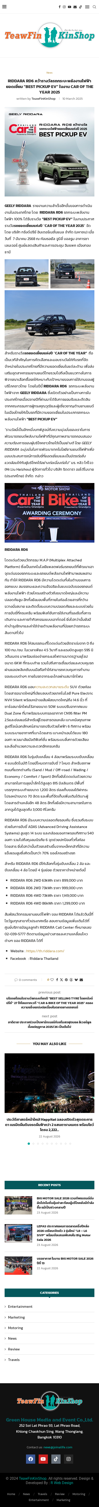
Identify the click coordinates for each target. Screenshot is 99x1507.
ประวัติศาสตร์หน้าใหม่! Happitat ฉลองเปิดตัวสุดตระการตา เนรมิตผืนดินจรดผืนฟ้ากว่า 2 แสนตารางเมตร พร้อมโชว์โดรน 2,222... (49, 1124)
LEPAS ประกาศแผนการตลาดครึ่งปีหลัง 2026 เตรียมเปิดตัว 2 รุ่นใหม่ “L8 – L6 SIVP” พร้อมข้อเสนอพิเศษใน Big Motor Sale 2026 (64, 1233)
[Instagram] (64, 7)
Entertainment (20, 1306)
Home (11, 1494)
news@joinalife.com (58, 1447)
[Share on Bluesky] (76, 979)
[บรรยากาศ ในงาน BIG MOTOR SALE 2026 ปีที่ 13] (18, 1265)
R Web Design (62, 1483)
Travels (14, 1359)
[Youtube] (69, 7)
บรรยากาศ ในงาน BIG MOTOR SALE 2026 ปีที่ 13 (65, 1260)
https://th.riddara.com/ (45, 951)
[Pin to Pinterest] (66, 979)
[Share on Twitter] (61, 979)
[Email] (75, 7)
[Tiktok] (80, 7)
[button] (8, 1099)
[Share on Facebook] (57, 979)
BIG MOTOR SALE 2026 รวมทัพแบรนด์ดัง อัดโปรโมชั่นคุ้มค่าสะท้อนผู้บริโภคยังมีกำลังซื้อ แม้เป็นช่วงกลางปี (65, 1203)
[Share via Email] (81, 979)
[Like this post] (52, 979)
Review (14, 1349)
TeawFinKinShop (43, 98)
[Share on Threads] (71, 979)
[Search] (94, 7)
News (12, 1338)
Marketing (16, 1317)
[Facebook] (60, 7)
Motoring (15, 1327)
